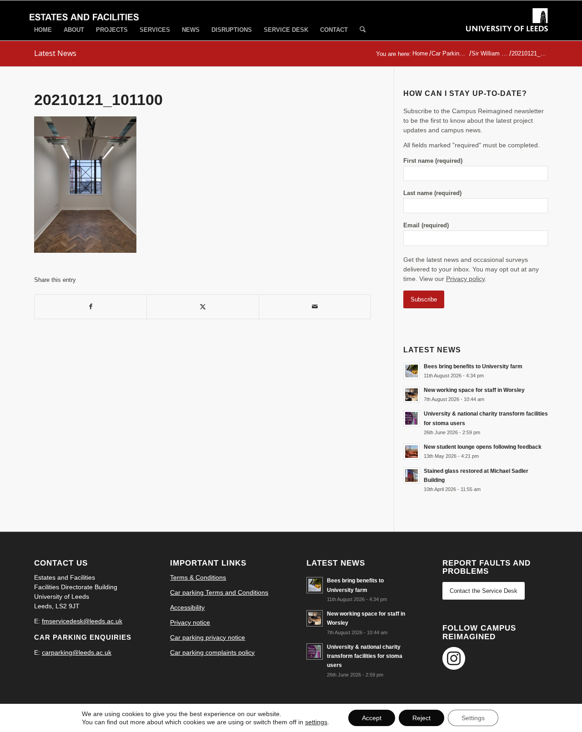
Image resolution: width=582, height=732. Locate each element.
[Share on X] (202, 307)
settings (316, 722)
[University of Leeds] (507, 28)
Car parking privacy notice (207, 637)
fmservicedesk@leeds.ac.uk (82, 621)
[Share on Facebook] (90, 307)
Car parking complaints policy (212, 652)
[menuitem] (43, 29)
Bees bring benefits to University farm (473, 366)
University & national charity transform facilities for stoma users (364, 656)
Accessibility (187, 607)
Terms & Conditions (198, 577)
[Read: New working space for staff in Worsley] (411, 394)
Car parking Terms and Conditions (219, 592)
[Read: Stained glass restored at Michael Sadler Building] (411, 475)
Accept (371, 718)
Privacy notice (190, 622)
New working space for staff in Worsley (474, 390)
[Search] (362, 30)
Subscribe (424, 299)
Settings (473, 718)
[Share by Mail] (315, 307)
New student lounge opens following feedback (483, 447)
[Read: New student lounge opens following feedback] (411, 451)
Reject (421, 718)
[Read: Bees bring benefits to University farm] (411, 371)
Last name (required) (432, 193)
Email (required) (426, 225)
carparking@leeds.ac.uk (76, 652)
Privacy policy (465, 278)
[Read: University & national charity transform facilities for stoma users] (411, 418)
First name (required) (432, 160)
